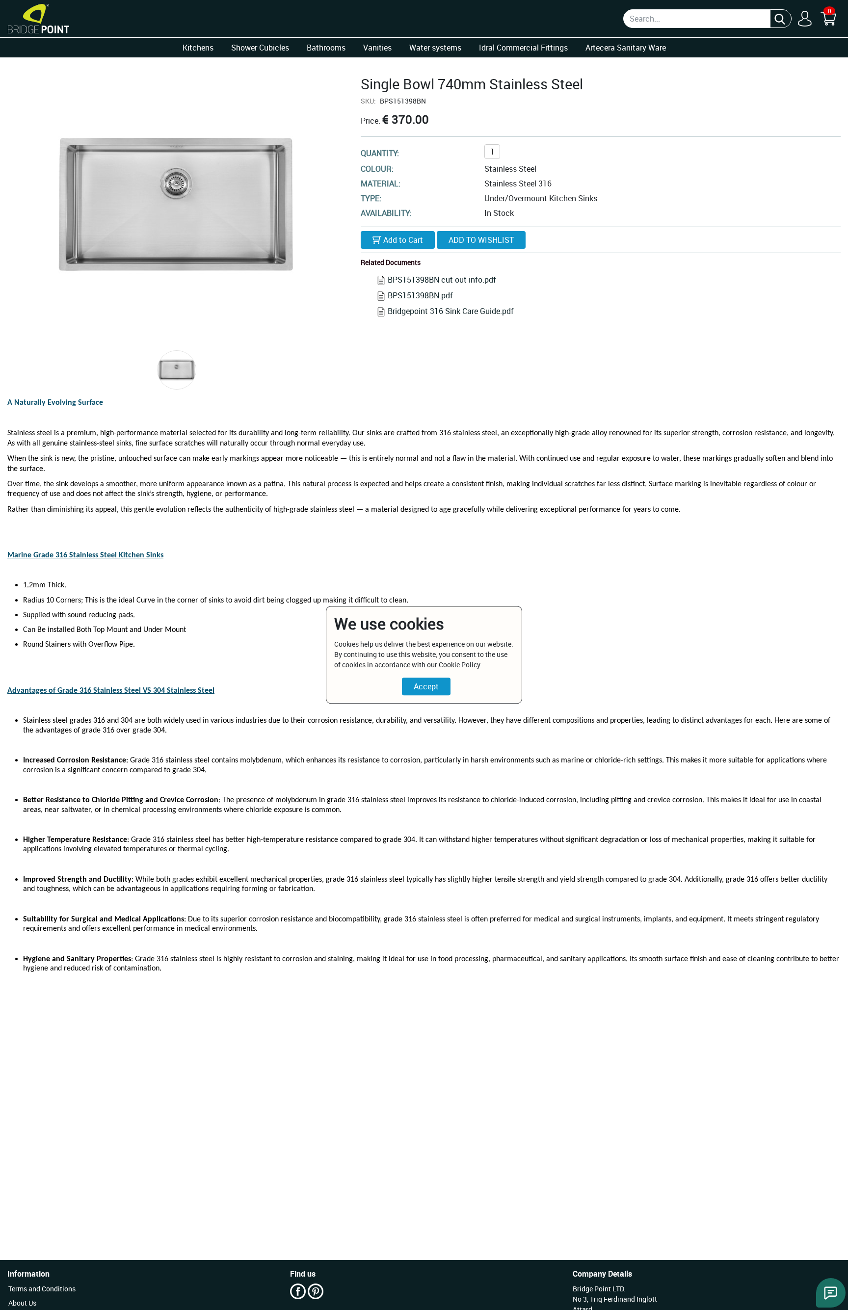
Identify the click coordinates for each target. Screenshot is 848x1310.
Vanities (377, 47)
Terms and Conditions (42, 1288)
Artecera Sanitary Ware (625, 47)
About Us (22, 1303)
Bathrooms (326, 47)
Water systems (435, 47)
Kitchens (198, 47)
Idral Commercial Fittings (523, 47)
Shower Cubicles (260, 47)
